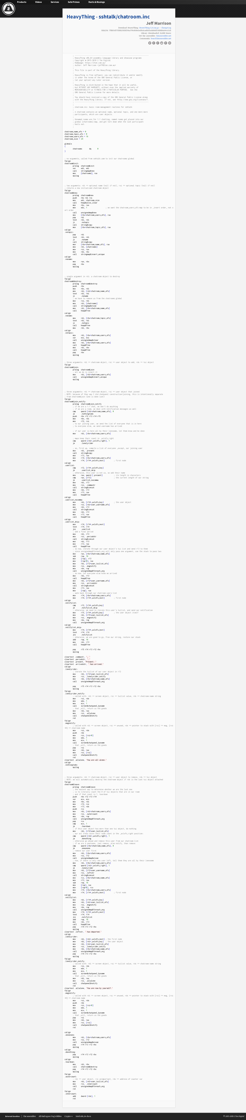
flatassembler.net (163, 36)
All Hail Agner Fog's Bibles (50, 1116)
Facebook (153, 43)
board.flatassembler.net (161, 38)
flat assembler (29, 1116)
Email (169, 43)
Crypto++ (68, 1116)
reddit (161, 43)
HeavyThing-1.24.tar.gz (149, 28)
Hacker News (165, 43)
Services (55, 2)
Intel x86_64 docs (83, 1116)
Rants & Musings (97, 2)
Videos (38, 2)
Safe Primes (74, 2)
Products (21, 2)
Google (157, 43)
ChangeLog (166, 28)
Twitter (149, 43)
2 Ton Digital (239, 1116)
